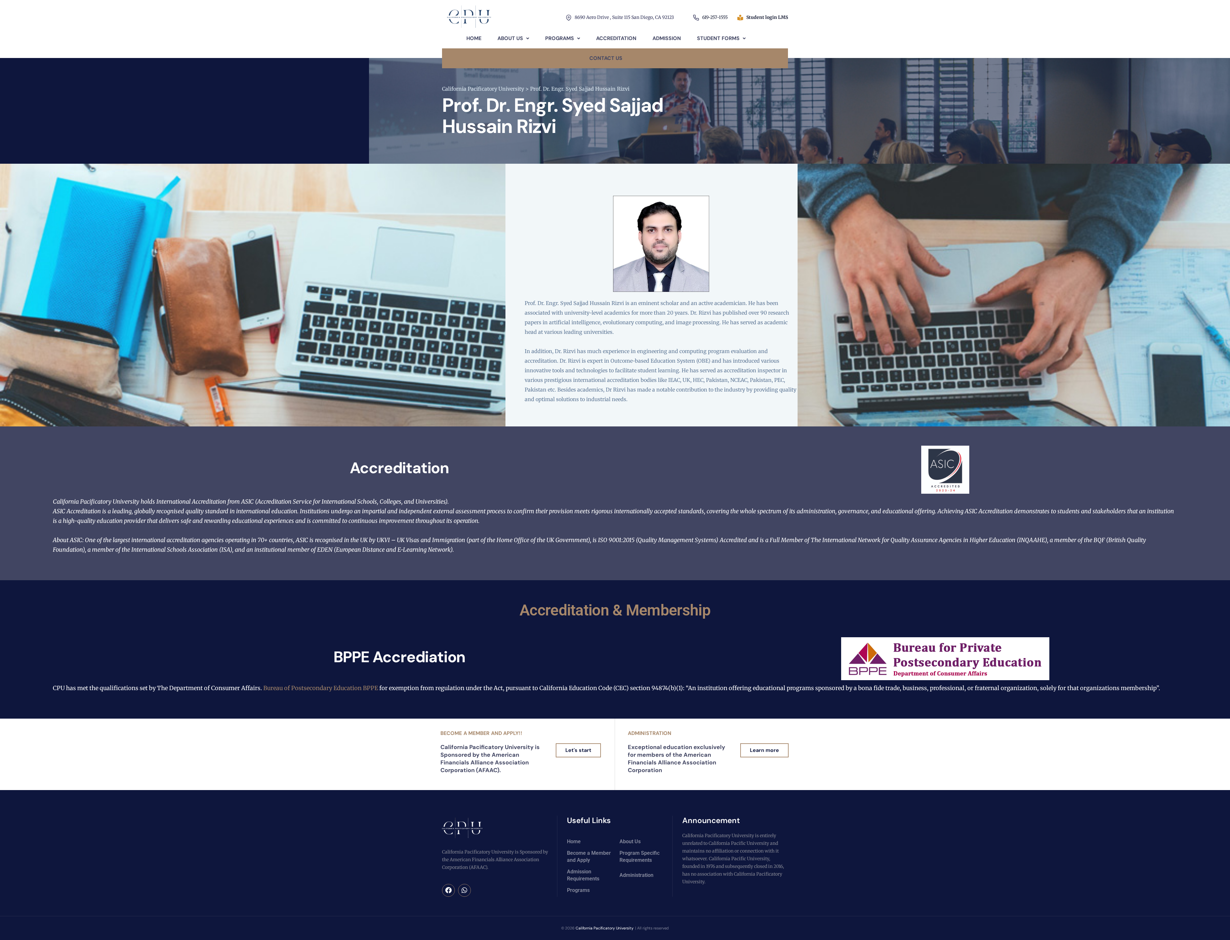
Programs (559, 38)
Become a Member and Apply (589, 856)
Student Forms (718, 38)
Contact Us (605, 58)
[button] (513, 38)
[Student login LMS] (740, 18)
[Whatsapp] (464, 890)
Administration (649, 733)
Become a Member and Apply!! (481, 733)
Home (473, 38)
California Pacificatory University (604, 928)
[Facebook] (448, 890)
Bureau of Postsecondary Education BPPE (321, 688)
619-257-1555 (715, 17)
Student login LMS (767, 17)
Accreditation (616, 38)
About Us (510, 38)
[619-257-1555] (696, 18)
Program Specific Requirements (639, 856)
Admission (666, 38)
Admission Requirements (583, 875)
